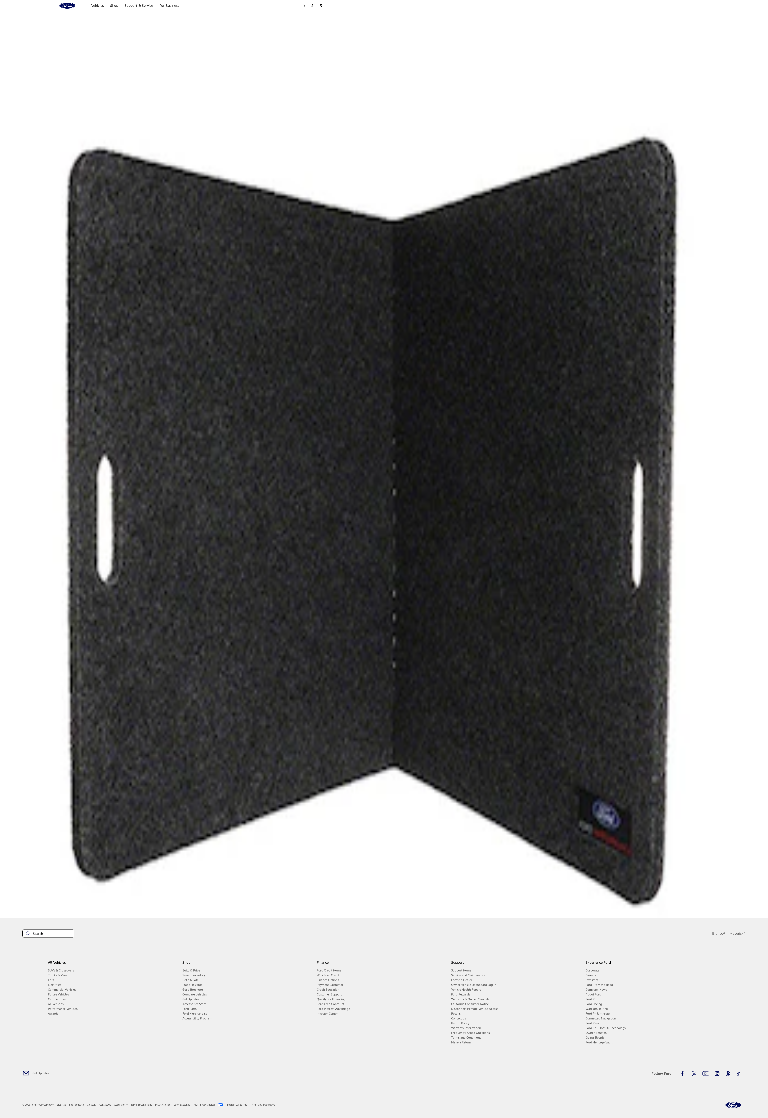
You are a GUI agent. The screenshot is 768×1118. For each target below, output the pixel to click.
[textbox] (48, 934)
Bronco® (718, 933)
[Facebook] (683, 1073)
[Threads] (727, 1073)
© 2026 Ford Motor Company (38, 1104)
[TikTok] (738, 1073)
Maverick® (738, 933)
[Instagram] (717, 1073)
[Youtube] (705, 1073)
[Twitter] (694, 1073)
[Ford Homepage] (733, 1105)
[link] (61, 1104)
